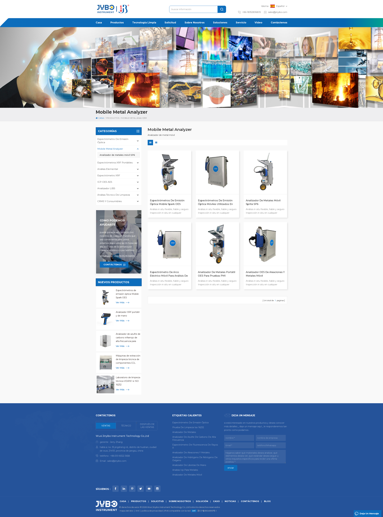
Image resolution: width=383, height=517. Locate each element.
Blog (267, 501)
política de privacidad (152, 511)
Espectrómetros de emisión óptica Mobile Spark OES (127, 294)
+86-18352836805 (251, 12)
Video (258, 22)
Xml (137, 511)
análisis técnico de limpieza (113, 194)
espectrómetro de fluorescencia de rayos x (195, 446)
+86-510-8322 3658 (120, 455)
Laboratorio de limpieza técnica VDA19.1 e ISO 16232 (128, 381)
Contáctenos (279, 22)
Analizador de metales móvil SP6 (117, 155)
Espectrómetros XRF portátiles (115, 162)
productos (117, 22)
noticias (230, 501)
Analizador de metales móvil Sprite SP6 (263, 202)
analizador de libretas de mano (189, 465)
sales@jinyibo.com (277, 12)
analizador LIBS (106, 188)
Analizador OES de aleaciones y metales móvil (265, 274)
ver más (120, 302)
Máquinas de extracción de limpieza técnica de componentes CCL (128, 359)
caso (216, 501)
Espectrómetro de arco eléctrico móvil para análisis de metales (169, 274)
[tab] (106, 425)
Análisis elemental (107, 169)
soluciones (220, 22)
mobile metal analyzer (110, 148)
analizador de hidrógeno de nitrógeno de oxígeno (195, 459)
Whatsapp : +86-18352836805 (117, 256)
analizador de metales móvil (187, 474)
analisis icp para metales (185, 470)
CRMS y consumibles (109, 201)
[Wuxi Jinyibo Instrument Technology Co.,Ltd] (113, 9)
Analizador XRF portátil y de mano (127, 314)
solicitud (170, 22)
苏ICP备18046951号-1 (206, 511)
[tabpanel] (126, 449)
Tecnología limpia (144, 22)
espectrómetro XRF (108, 175)
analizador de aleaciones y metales (191, 452)
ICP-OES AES (104, 181)
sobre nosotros (195, 22)
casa (99, 22)
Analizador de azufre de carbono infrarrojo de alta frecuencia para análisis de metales (128, 338)
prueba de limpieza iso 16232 (188, 427)
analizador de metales (184, 432)
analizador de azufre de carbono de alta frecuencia (194, 438)
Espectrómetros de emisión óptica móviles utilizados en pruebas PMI (215, 202)
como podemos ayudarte (112, 222)
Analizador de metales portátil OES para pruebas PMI (216, 274)
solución (202, 501)
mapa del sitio (126, 511)
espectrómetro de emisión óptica (112, 141)
